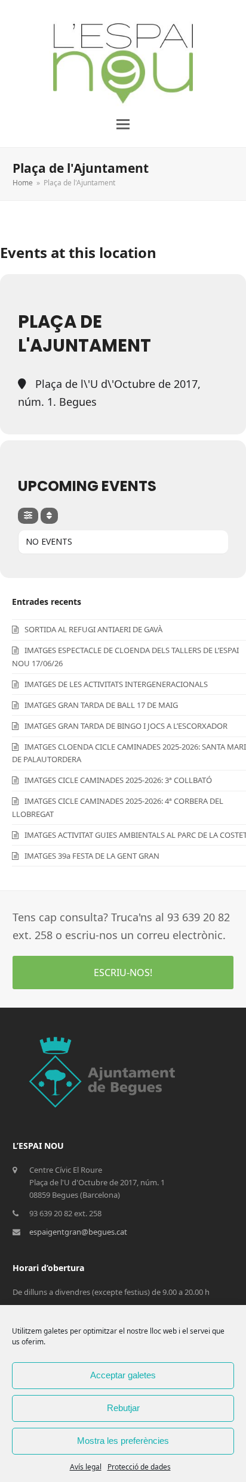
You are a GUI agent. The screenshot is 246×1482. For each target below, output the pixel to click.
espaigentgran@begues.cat (78, 1231)
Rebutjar (123, 1408)
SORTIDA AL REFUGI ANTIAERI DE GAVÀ (93, 629)
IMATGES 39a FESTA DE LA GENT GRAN (91, 855)
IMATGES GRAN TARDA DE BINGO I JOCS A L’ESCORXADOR (125, 725)
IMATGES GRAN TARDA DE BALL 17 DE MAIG (101, 705)
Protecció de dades (139, 1467)
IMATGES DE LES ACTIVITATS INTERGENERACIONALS (116, 684)
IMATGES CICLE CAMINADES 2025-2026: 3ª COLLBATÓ (118, 780)
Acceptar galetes (123, 1375)
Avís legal (86, 1467)
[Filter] (28, 516)
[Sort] (49, 516)
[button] (123, 124)
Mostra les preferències (123, 1441)
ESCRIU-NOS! (123, 972)
